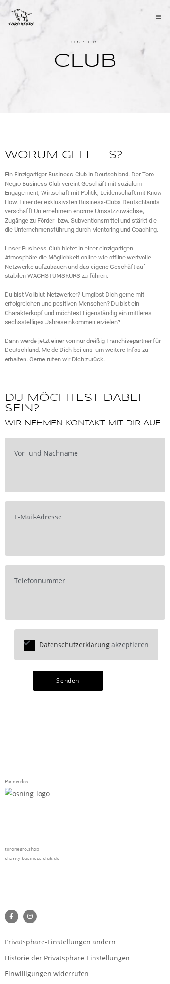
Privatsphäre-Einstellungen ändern (60, 941)
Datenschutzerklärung (74, 644)
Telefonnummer (39, 580)
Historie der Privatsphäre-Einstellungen (67, 957)
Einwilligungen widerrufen (47, 973)
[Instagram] (30, 917)
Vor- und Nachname (46, 453)
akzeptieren (93, 644)
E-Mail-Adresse (38, 516)
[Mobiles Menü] (159, 17)
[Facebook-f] (11, 917)
